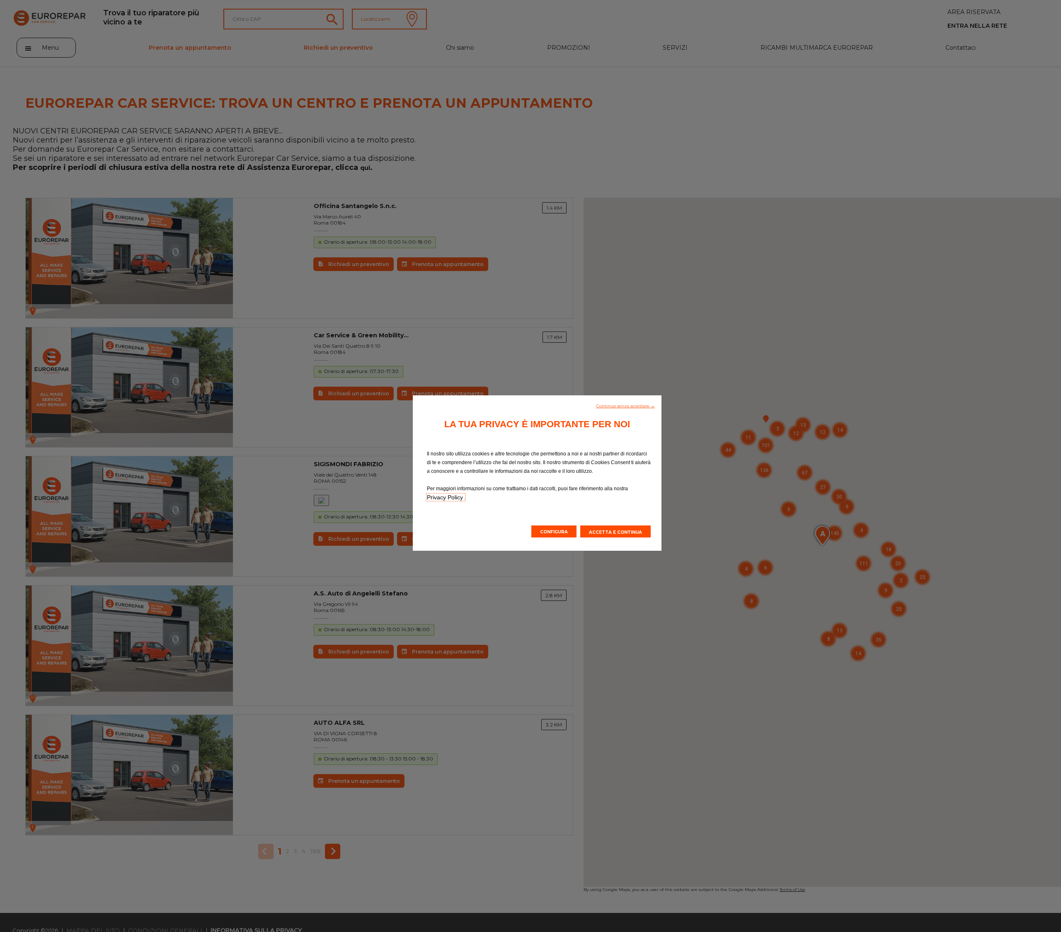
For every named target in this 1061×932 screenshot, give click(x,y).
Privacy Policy (446, 497)
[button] (625, 405)
